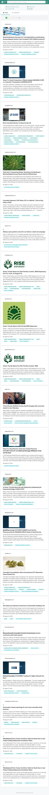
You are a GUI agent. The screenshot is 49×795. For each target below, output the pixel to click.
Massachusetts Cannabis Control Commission (16, 648)
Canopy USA (7, 138)
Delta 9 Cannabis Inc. (22, 691)
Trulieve (16, 140)
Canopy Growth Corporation (25, 136)
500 (19, 17)
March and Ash (26, 722)
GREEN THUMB (37, 288)
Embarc (6, 722)
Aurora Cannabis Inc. (9, 136)
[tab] (5, 13)
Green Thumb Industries (10, 286)
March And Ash (15, 722)
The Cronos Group (20, 141)
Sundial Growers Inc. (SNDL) (20, 138)
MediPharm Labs (8, 545)
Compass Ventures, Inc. (25, 52)
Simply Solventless (9, 691)
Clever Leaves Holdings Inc (23, 95)
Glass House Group (33, 141)
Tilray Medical (33, 138)
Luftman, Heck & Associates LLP (29, 140)
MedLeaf (35, 722)
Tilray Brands (7, 140)
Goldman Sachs (8, 421)
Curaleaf (36, 52)
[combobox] (26, 2)
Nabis (38, 286)
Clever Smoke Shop (9, 95)
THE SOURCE (19, 753)
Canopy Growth (40, 136)
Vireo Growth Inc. (8, 753)
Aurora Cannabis (8, 141)
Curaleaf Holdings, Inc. (10, 52)
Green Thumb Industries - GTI (26, 286)
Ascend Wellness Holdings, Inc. (23, 421)
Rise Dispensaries (14, 288)
